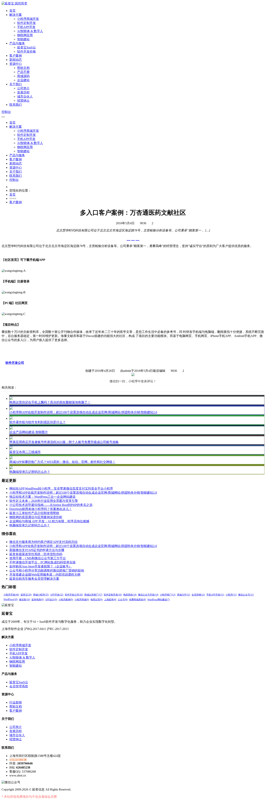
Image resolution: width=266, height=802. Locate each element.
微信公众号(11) (246, 594)
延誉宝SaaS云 (26, 47)
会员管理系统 (18, 686)
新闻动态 (15, 59)
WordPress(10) (11, 599)
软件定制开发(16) (113, 594)
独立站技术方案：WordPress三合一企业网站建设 (42, 496)
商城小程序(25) (41, 594)
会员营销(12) (198, 594)
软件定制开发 (26, 23)
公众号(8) (123, 599)
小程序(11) (231, 594)
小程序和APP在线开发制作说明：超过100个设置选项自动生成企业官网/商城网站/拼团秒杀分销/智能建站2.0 (83, 412)
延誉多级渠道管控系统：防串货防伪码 (35, 554)
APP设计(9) (51, 599)
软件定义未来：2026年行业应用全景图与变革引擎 (43, 500)
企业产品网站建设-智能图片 (29, 432)
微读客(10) (24, 599)
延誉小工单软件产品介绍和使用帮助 (34, 513)
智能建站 (23, 39)
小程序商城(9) (82, 599)
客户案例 (15, 55)
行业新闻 (15, 702)
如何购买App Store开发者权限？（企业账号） (40, 566)
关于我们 (15, 84)
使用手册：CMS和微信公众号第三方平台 (37, 558)
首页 (12, 10)
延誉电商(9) (38, 599)
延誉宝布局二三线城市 (25, 452)
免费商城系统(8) (137, 599)
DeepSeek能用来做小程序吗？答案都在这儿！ (40, 509)
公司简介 (23, 88)
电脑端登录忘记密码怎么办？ (30, 471)
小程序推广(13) (167, 594)
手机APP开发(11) (215, 594)
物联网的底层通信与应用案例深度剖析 (35, 517)
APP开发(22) (56, 594)
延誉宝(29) (26, 594)
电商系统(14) (130, 594)
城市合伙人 (25, 96)
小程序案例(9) (66, 599)
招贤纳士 (23, 100)
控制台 (6, 111)
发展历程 (23, 92)
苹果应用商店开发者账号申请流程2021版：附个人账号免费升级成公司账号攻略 (64, 442)
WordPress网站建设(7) (158, 599)
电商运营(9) (97, 599)
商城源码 (23, 76)
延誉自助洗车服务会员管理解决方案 (34, 578)
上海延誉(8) (110, 599)
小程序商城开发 (28, 18)
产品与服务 (17, 43)
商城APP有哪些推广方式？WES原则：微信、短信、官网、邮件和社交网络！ (62, 461)
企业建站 (23, 80)
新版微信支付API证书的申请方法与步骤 (36, 550)
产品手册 (23, 72)
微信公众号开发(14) (148, 594)
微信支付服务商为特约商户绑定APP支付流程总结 (43, 541)
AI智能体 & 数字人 (30, 31)
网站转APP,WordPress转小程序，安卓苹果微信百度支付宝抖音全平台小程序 (61, 488)
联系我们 (15, 104)
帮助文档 (23, 67)
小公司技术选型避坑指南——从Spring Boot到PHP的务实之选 (50, 505)
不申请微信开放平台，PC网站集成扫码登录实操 (42, 562)
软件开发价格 (26, 51)
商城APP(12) (183, 594)
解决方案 (15, 14)
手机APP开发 (26, 27)
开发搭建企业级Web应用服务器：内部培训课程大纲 (44, 574)
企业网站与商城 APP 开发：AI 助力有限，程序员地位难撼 (49, 521)
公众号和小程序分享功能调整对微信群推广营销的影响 (46, 570)
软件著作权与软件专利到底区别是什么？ (38, 422)
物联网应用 (25, 35)
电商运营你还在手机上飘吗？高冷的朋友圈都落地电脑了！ (50, 402)
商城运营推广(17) (93, 594)
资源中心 (15, 63)
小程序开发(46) (11, 594)
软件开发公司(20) (74, 594)
